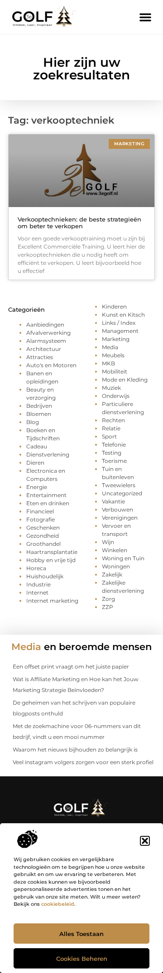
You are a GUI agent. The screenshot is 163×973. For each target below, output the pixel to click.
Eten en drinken (47, 503)
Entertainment (46, 495)
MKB (108, 363)
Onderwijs (115, 395)
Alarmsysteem (46, 340)
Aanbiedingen (45, 324)
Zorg (108, 598)
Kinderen (114, 306)
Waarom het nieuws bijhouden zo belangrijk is (75, 749)
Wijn (108, 542)
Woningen (116, 566)
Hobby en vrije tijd (51, 560)
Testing (111, 452)
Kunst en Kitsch (123, 314)
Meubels (113, 355)
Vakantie (113, 501)
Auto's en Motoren (51, 365)
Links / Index (118, 322)
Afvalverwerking (48, 332)
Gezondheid (42, 535)
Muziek (111, 387)
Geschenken (43, 527)
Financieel (40, 511)
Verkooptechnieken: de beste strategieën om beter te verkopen (79, 223)
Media (110, 347)
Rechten (113, 420)
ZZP (107, 607)
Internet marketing (52, 600)
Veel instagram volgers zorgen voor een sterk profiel (83, 762)
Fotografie (40, 519)
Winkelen (114, 550)
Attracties (39, 357)
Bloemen (38, 413)
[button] (144, 840)
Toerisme (114, 460)
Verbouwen (117, 509)
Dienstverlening (47, 454)
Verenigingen (120, 517)
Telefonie (114, 444)
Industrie (38, 584)
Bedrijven (39, 405)
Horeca (36, 568)
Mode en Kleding (125, 379)
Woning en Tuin (123, 558)
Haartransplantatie (51, 552)
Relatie (111, 428)
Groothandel (43, 543)
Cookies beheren (81, 958)
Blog (32, 422)
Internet (37, 592)
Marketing (115, 339)
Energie (36, 487)
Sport (109, 436)
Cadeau (36, 446)
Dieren (35, 462)
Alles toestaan (81, 933)
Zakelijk (112, 574)
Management (120, 330)
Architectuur (43, 349)
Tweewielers (118, 485)
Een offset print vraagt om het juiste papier (71, 666)
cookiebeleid (57, 904)
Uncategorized (122, 493)
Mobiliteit (114, 371)
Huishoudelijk (44, 576)
